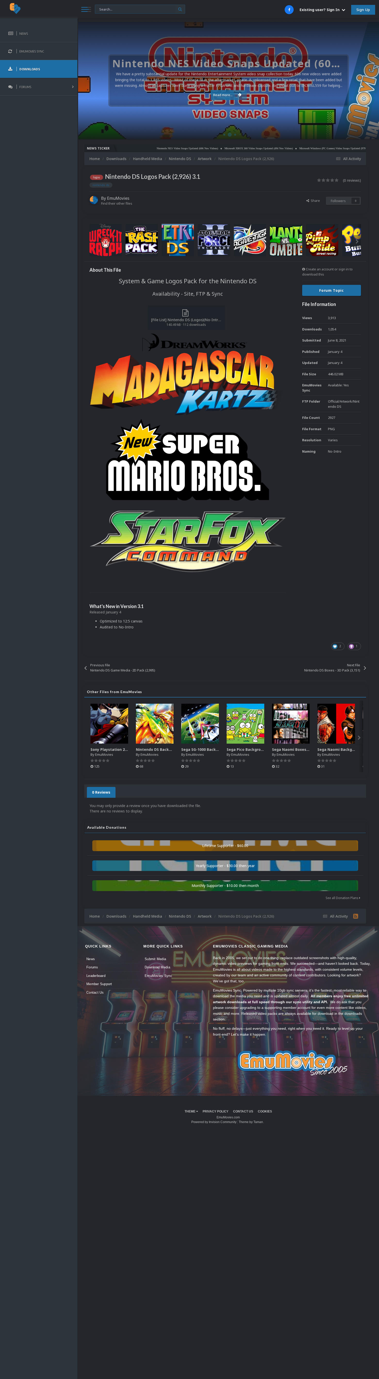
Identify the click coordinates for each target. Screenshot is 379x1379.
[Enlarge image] (187, 373)
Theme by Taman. (251, 1122)
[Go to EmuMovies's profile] (93, 200)
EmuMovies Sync (158, 976)
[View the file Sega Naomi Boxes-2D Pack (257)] (291, 724)
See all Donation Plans (342, 898)
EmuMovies (118, 198)
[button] (361, 80)
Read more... (223, 95)
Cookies (265, 1111)
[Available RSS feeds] (355, 916)
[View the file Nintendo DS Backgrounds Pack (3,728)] (155, 724)
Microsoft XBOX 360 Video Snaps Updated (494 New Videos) (222, 148)
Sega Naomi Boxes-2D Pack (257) (302, 749)
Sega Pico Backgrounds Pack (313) (258, 749)
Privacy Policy (215, 1111)
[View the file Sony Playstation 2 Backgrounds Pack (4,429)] (109, 724)
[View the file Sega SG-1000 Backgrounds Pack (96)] (200, 724)
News (90, 959)
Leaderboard (95, 976)
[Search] (180, 9)
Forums (92, 967)
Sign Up (363, 9)
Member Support (99, 984)
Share (314, 200)
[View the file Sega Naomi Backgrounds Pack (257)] (336, 724)
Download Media (157, 967)
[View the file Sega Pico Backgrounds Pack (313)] (245, 724)
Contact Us (95, 992)
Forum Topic (331, 290)
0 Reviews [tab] (101, 792)
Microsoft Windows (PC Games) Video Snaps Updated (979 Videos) (300, 148)
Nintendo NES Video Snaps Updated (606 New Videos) (150, 148)
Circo (370, 133)
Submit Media (155, 959)
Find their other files (116, 203)
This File (104, 9)
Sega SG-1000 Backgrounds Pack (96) (215, 749)
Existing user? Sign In (321, 9)
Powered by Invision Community (213, 1122)
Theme (190, 1111)
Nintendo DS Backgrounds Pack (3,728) (171, 749)
